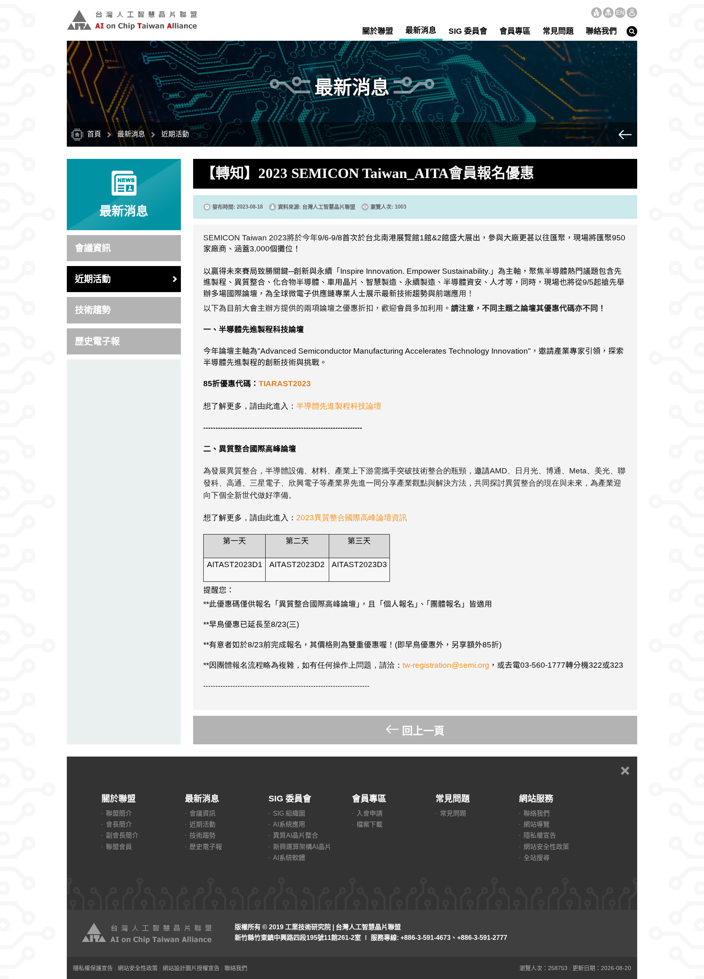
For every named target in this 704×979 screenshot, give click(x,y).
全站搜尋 (537, 857)
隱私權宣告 (540, 835)
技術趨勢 (93, 310)
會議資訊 (93, 248)
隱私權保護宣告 (93, 968)
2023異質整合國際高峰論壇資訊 (351, 517)
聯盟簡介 (119, 813)
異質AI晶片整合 (295, 835)
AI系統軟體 (289, 857)
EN (620, 12)
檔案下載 (369, 824)
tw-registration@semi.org (446, 665)
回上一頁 (423, 731)
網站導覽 (608, 12)
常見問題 (558, 31)
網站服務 (536, 798)
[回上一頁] (625, 134)
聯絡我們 (601, 31)
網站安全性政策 (546, 846)
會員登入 (632, 12)
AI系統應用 (289, 824)
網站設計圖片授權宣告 (191, 968)
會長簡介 (119, 824)
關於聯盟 (377, 31)
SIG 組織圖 (289, 813)
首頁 (596, 12)
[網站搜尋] (632, 31)
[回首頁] (148, 933)
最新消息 (420, 30)
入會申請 (369, 813)
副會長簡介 (122, 835)
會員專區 (514, 31)
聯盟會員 (119, 846)
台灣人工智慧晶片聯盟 (132, 19)
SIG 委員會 (468, 31)
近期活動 (93, 279)
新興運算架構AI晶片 (302, 846)
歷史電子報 (97, 341)
